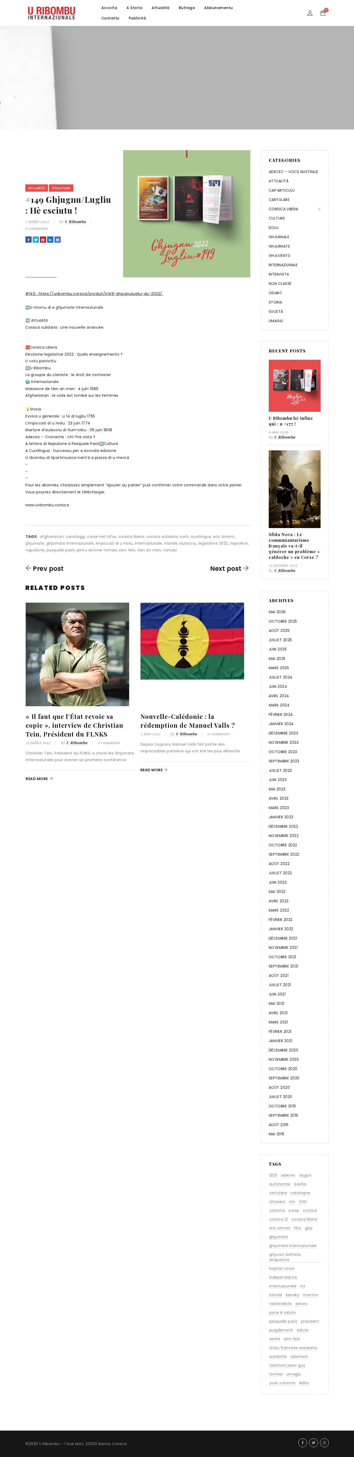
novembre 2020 (284, 1059)
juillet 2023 (280, 770)
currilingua (201, 536)
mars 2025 (279, 667)
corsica (310, 1210)
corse (293, 1210)
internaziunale (148, 543)
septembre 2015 (283, 1115)
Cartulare (279, 199)
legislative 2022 (213, 543)
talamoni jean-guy (287, 1365)
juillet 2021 (280, 984)
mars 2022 (279, 910)
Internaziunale (283, 265)
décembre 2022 (283, 826)
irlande (171, 543)
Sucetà (276, 311)
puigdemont (281, 1330)
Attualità (36, 188)
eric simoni (223, 536)
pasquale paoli (61, 550)
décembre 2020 (284, 1050)
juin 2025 (278, 649)
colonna (277, 1210)
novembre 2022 (284, 835)
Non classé (280, 283)
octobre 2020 (283, 1068)
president (310, 1321)
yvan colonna (282, 1383)
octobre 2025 (283, 621)
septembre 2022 (284, 854)
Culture (277, 218)
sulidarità (278, 1356)
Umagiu (276, 320)
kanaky (292, 1294)
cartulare (278, 1192)
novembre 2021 (283, 947)
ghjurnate (34, 543)
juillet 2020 (280, 1096)
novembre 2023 (284, 742)
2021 (273, 1175)
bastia (300, 1184)
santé (274, 1338)
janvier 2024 (281, 723)
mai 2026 (277, 612)
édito (304, 1383)
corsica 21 (278, 1219)
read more (37, 778)
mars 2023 (279, 807)
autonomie (280, 1184)
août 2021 (279, 975)
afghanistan (52, 536)
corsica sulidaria (162, 536)
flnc (297, 1228)
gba (309, 1228)
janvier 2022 (281, 929)
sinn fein (127, 550)
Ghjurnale (61, 188)
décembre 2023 (283, 733)
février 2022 (281, 919)
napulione (35, 550)
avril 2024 (279, 695)
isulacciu (187, 543)
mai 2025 (277, 658)
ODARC (275, 292)
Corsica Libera (283, 209)
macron (310, 1294)
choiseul (277, 1201)
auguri (305, 1175)
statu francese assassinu (293, 1347)
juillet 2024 (281, 677)
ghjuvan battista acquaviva (285, 1257)
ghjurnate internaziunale (70, 543)
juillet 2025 (280, 640)
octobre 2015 (282, 1106)
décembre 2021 (283, 938)
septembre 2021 (283, 966)
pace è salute (282, 1312)
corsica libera (131, 536)
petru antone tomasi (97, 550)
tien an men (149, 550)
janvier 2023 (281, 817)
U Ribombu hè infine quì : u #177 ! (291, 421)
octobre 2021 (282, 957)
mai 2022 (277, 891)
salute (303, 1330)
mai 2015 (277, 1134)
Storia (275, 302)
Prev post (48, 568)
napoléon (239, 543)
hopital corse (282, 1268)
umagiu (293, 1374)
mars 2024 (279, 705)
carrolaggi (75, 536)
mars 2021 (278, 1022)
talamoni (299, 1356)
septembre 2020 (284, 1078)
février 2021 (280, 1031)
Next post (226, 568)
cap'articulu (282, 190)
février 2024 (281, 714)
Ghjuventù (280, 255)
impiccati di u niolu (114, 543)
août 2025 (279, 630)
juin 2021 (277, 994)
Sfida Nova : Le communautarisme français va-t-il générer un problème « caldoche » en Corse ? (294, 546)
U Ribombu (75, 221)
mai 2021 (277, 1003)
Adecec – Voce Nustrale (293, 171)
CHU (303, 1201)
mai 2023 (277, 789)
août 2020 (279, 1087)
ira (302, 1286)
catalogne (300, 1192)
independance (283, 1277)
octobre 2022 (283, 845)
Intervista (279, 274)
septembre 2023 (284, 761)
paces (302, 1303)
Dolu (274, 227)
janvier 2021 (280, 1040)
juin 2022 (278, 882)
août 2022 (279, 863)
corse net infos (101, 536)
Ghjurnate (279, 246)
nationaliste (280, 1303)
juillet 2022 (280, 873)
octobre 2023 (283, 751)
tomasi (170, 550)
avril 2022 (279, 901)
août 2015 (279, 1124)
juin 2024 (278, 686)
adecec (288, 1175)
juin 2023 (278, 779)
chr (292, 1201)
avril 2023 (279, 798)
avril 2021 (278, 1012)
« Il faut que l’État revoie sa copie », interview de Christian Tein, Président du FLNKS (74, 725)
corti (184, 536)
